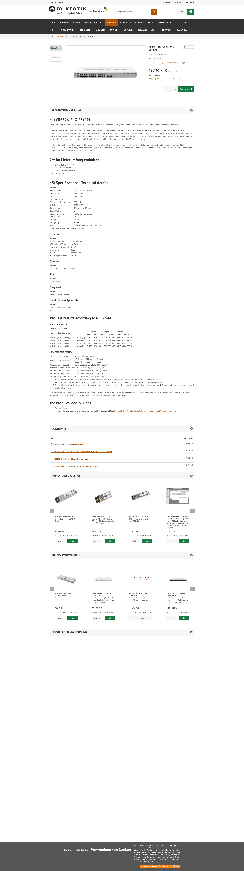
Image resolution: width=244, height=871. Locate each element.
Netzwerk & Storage (69, 22)
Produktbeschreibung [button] (66, 110)
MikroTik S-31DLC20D (64, 516)
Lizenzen (100, 30)
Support (114, 30)
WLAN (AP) (125, 22)
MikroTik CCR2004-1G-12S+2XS (102, 594)
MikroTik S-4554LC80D (102, 516)
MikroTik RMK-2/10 (63, 593)
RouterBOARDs (67, 30)
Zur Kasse (165, 2)
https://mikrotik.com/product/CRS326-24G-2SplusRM (166, 63)
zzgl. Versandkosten (155, 75)
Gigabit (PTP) (163, 22)
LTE (176, 22)
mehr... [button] (60, 541)
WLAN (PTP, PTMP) (143, 22)
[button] (122, 475)
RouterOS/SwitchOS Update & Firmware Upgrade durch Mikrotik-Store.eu (177, 518)
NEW (53, 22)
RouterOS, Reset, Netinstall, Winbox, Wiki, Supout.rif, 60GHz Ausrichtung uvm (147, 411)
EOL (152, 30)
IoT (53, 30)
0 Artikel (181, 11)
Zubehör (128, 30)
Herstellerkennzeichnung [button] (69, 632)
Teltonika (182, 30)
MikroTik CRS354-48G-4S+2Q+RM (176, 594)
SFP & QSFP (85, 30)
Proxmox (167, 30)
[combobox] (59, 2)
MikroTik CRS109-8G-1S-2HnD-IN (140, 594)
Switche (110, 22)
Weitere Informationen (149, 866)
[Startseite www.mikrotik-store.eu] (79, 9)
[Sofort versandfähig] (154, 79)
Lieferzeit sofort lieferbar (169, 79)
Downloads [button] (59, 428)
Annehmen (174, 866)
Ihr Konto (178, 2)
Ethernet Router (92, 22)
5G (184, 22)
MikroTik (160, 59)
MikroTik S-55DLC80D (138, 516)
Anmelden (190, 2)
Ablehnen (163, 866)
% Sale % (142, 30)
